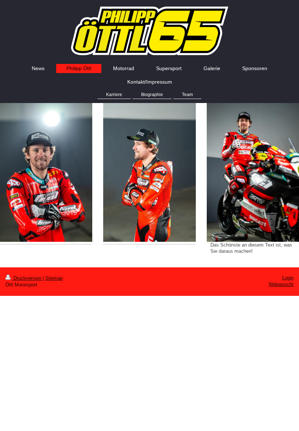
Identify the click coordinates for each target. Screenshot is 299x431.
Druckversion (27, 278)
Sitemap (54, 278)
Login (288, 278)
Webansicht (281, 284)
